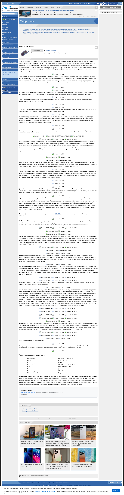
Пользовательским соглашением (44, 491)
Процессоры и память (8, 65)
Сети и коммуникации (8, 67)
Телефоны (38, 7)
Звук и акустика (6, 32)
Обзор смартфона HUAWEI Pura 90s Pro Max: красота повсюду (82, 465)
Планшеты (5, 60)
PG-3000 (57, 214)
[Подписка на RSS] (116, 3)
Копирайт (45, 482)
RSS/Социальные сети (8, 87)
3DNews (22, 7)
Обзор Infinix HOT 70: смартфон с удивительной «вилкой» (32, 442)
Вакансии (6, 93)
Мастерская (5, 42)
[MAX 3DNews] (103, 3)
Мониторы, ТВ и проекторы (9, 47)
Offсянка (4, 24)
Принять (116, 490)
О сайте (70, 3)
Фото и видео (6, 81)
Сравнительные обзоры (9, 72)
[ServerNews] (10, 19)
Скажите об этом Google (28, 392)
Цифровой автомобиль (8, 84)
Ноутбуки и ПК (6, 55)
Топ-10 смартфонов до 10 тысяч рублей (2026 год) (31, 465)
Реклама (76, 3)
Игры (3, 34)
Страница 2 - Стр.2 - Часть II (30, 411)
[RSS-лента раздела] (96, 7)
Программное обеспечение (9, 62)
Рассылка (82, 3)
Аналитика (5, 27)
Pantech (46, 7)
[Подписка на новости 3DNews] (114, 3)
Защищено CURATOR (115, 482)
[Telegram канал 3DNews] (111, 3)
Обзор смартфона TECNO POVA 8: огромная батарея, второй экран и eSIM (83, 443)
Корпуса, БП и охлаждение (9, 39)
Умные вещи (5, 79)
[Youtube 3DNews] (101, 3)
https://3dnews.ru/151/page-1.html (39, 475)
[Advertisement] (58, 40)
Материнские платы (7, 45)
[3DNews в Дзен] (106, 3)
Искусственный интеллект (9, 37)
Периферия (5, 57)
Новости (4, 16)
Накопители (5, 50)
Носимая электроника (8, 52)
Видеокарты (5, 29)
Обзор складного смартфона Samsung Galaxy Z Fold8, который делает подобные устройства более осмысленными (57, 443)
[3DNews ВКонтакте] (98, 3)
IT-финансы (5, 22)
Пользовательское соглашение (61, 482)
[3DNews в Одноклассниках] (109, 3)
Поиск (50, 482)
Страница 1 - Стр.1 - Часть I (30, 409)
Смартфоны (5, 70)
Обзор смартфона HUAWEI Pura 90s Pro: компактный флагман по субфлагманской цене (57, 466)
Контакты (89, 3)
